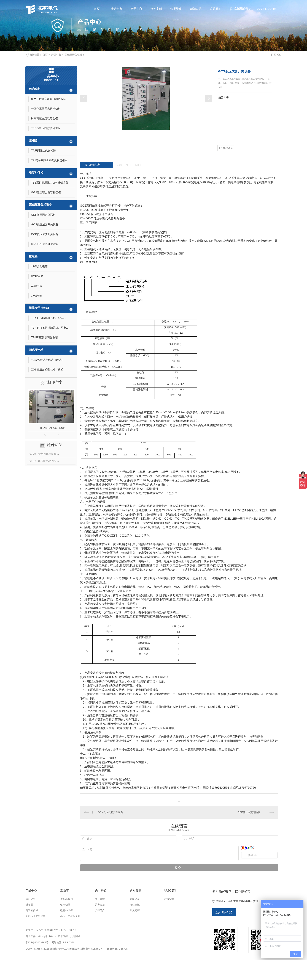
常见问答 (135, 910)
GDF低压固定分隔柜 (249, 812)
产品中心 (136, 8)
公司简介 (100, 910)
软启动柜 (35, 88)
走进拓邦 (116, 8)
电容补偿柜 (36, 172)
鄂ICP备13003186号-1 (38, 942)
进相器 (33, 140)
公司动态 (135, 899)
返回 (273, 54)
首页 (97, 8)
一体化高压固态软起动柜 (51, 428)
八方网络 (75, 936)
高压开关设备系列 (70, 916)
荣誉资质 (176, 8)
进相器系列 (66, 899)
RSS (65, 942)
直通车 (64, 890)
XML (71, 942)
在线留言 (227, 148)
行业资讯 (135, 904)
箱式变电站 (36, 349)
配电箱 (33, 256)
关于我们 (100, 890)
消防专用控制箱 (39, 307)
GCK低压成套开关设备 (110, 812)
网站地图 (56, 942)
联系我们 (215, 8)
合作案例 (156, 8)
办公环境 (100, 899)
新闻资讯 (195, 8)
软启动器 (65, 904)
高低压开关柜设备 (75, 54)
